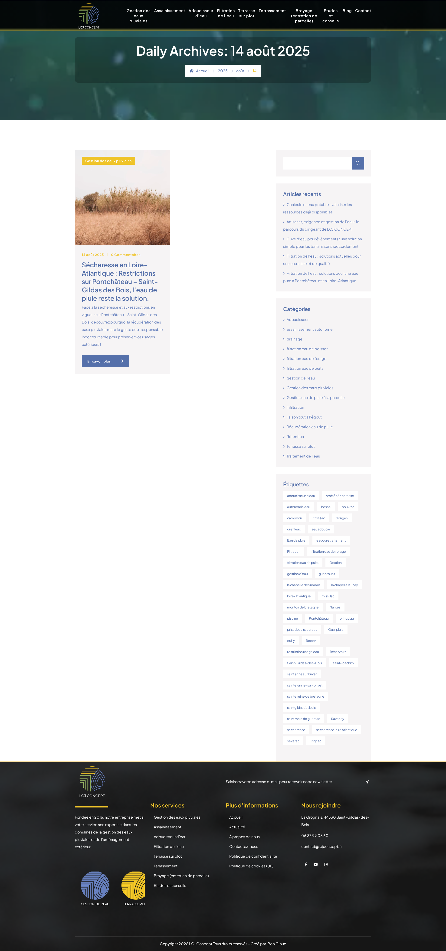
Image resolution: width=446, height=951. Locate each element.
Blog (347, 10)
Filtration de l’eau (226, 13)
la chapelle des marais (303, 585)
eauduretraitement (331, 540)
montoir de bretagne (303, 607)
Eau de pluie (296, 540)
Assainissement (169, 10)
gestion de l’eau (301, 378)
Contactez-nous (243, 846)
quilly (291, 640)
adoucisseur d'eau (301, 495)
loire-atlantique (299, 596)
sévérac (293, 741)
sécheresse (296, 730)
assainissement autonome (310, 329)
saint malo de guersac (303, 718)
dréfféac (294, 529)
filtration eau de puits (305, 368)
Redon (311, 640)
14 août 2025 (93, 254)
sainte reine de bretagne (305, 696)
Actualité (237, 826)
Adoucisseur (297, 319)
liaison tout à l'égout (304, 417)
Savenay (337, 718)
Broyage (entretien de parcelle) (304, 15)
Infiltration (295, 407)
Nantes (335, 607)
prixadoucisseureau (302, 629)
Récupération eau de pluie (310, 426)
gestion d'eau (297, 574)
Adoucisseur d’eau (201, 13)
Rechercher (358, 163)
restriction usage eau (303, 652)
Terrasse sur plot (246, 13)
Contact (363, 10)
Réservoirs (338, 652)
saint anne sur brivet (302, 674)
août (240, 70)
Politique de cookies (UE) (251, 865)
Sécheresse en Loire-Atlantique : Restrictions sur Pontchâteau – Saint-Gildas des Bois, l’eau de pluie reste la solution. (120, 281)
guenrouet (327, 574)
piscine (292, 618)
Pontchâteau (319, 618)
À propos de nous (244, 836)
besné (326, 507)
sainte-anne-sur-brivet (304, 685)
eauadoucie (321, 529)
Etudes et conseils (330, 15)
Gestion (335, 562)
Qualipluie (336, 629)
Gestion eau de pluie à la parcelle (316, 397)
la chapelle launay (344, 585)
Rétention (295, 436)
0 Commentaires (126, 254)
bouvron (348, 507)
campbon (294, 518)
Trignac (315, 741)
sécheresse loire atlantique (336, 730)
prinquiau (347, 618)
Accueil (202, 70)
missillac (328, 596)
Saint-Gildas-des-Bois (304, 663)
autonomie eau (298, 507)
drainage (294, 339)
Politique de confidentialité (253, 856)
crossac (319, 518)
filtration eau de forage (306, 358)
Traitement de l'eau (303, 456)
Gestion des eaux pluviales (139, 15)
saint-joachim (343, 663)
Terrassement (272, 10)
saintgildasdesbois (301, 707)
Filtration (293, 551)
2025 (223, 70)
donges (342, 518)
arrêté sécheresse (340, 495)
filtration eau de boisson (307, 348)
